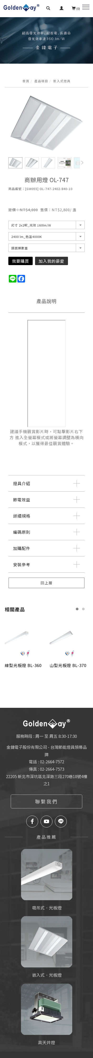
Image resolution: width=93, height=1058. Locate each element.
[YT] (46, 821)
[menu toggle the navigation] (85, 7)
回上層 (47, 582)
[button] (48, 8)
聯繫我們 (46, 801)
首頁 (25, 81)
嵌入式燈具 (62, 81)
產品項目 (41, 81)
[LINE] (61, 821)
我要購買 (20, 261)
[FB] (32, 821)
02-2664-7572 (52, 762)
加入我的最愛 (51, 261)
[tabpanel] (46, 40)
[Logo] (21, 7)
